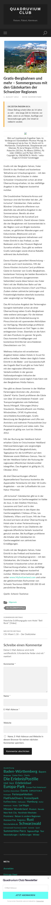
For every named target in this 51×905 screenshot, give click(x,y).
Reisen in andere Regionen (28, 816)
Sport (38, 828)
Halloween (22, 802)
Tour (42, 831)
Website (7, 723)
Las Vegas (24, 805)
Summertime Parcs (15, 831)
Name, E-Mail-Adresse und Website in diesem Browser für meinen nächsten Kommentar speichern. (23, 740)
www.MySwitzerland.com (22, 577)
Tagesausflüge (33, 831)
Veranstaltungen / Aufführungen (18, 835)
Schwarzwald (30, 823)
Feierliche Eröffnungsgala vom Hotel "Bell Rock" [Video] (23, 620)
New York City (10, 813)
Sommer (31, 828)
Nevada (41, 809)
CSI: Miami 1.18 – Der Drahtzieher (20, 633)
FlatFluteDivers (13, 798)
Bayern (42, 772)
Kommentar (10, 664)
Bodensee (7, 775)
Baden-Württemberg (20, 771)
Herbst (41, 802)
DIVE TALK (9, 783)
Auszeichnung (9, 768)
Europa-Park (14, 787)
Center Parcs (17, 775)
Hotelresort (7, 805)
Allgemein (13, 602)
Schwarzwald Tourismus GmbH (15, 828)
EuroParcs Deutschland (11, 791)
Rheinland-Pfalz (10, 820)
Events (24, 790)
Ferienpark (7, 795)
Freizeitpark (31, 798)
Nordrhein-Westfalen (27, 813)
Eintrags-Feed (10, 874)
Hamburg (32, 801)
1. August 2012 (11, 97)
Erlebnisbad (23, 783)
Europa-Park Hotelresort (36, 787)
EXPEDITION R (35, 791)
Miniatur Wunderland (16, 809)
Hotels (15, 805)
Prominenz (8, 816)
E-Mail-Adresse (12, 710)
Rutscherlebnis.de (11, 824)
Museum (33, 809)
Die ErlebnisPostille (15, 608)
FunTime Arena (10, 802)
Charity (27, 775)
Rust (30, 820)
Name (7, 696)
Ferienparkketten (22, 794)
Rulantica (21, 820)
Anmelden (9, 868)
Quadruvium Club (25, 11)
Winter (36, 835)
